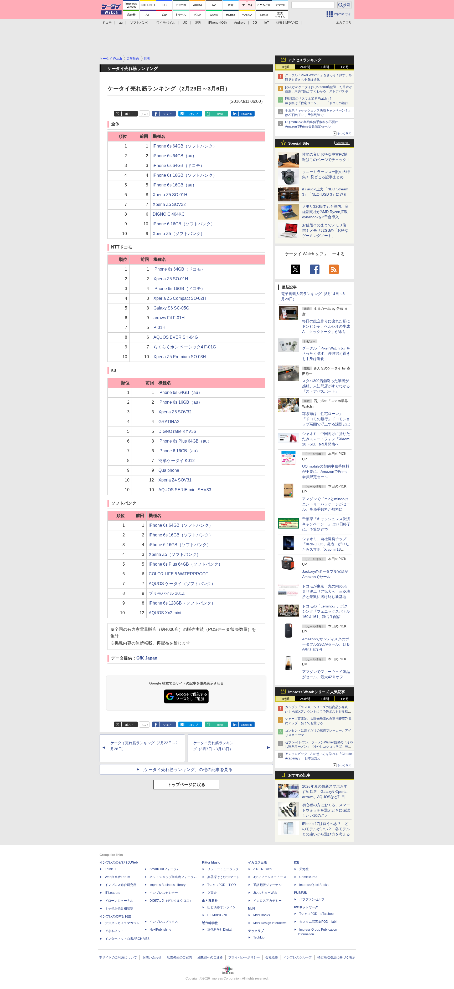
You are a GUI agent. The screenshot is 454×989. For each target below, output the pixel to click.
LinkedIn (246, 113)
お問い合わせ (151, 957)
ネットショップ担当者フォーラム (173, 877)
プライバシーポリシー (244, 957)
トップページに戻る (186, 784)
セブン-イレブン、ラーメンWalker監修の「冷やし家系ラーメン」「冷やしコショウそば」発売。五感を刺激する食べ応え (319, 747)
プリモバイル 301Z (167, 593)
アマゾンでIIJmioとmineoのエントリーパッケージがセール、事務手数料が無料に (326, 504)
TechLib (259, 937)
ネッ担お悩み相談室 (119, 908)
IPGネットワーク (306, 907)
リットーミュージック (223, 869)
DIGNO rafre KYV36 (177, 431)
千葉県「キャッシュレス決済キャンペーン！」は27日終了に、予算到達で (326, 524)
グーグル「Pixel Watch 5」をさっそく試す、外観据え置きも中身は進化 (326, 353)
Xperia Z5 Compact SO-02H (179, 298)
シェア (167, 113)
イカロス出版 (257, 862)
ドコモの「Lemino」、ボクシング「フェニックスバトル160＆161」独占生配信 (326, 611)
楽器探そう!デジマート (223, 877)
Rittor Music (211, 862)
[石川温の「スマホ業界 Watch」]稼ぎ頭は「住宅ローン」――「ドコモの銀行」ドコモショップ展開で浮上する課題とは (318, 103)
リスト (144, 113)
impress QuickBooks (313, 885)
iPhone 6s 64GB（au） (175, 156)
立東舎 (212, 893)
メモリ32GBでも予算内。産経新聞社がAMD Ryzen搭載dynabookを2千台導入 (325, 211)
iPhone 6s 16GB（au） (175, 185)
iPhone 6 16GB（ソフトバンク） (184, 224)
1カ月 (344, 67)
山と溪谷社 (210, 900)
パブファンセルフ (311, 899)
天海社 (304, 869)
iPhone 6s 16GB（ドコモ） (179, 288)
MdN (251, 908)
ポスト (129, 113)
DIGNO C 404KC (169, 214)
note (220, 113)
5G (255, 22)
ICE (296, 862)
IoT (266, 22)
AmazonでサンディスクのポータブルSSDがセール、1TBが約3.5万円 (325, 644)
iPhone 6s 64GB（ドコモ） (178, 165)
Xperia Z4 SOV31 (175, 480)
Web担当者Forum (117, 877)
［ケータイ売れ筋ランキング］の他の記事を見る (186, 769)
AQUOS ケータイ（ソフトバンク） (182, 583)
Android (239, 22)
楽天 (198, 22)
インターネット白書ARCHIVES (127, 939)
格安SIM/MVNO (287, 22)
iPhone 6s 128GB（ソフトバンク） (182, 603)
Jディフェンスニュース (269, 877)
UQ (185, 22)
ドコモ (107, 22)
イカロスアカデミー (267, 900)
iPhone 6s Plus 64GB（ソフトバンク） (186, 564)
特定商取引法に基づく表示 (336, 957)
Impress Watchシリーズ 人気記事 (316, 692)
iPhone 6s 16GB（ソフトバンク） (185, 175)
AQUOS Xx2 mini (165, 613)
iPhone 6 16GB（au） (179, 451)
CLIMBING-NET (218, 915)
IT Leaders (112, 893)
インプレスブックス (163, 922)
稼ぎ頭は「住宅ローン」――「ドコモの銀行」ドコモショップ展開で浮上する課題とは (326, 419)
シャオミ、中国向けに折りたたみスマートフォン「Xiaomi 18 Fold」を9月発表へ (326, 439)
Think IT (110, 869)
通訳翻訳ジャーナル (267, 885)
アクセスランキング (304, 60)
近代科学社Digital (219, 929)
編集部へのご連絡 (210, 957)
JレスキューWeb (265, 893)
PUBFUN (300, 893)
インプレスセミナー (163, 893)
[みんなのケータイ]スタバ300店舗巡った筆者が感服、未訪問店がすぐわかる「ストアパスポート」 (318, 91)
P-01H (159, 327)
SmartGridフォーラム (164, 869)
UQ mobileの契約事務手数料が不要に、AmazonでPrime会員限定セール (325, 471)
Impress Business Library (167, 885)
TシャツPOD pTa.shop (316, 914)
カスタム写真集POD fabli (318, 922)
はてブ (193, 113)
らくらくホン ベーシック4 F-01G (184, 347)
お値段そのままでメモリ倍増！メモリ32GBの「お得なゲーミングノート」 (325, 230)
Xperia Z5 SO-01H (170, 194)
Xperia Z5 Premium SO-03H (179, 356)
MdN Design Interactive (270, 923)
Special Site (298, 143)
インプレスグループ (297, 957)
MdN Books (261, 915)
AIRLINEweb (262, 869)
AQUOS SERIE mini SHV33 (184, 490)
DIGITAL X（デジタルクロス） (171, 900)
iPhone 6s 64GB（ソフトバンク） (185, 146)
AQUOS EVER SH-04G (175, 337)
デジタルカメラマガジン (122, 923)
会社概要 (271, 957)
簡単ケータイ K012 (176, 460)
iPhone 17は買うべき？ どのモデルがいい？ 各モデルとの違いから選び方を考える (326, 828)
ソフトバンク (139, 22)
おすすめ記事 (299, 775)
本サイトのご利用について (118, 957)
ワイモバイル (165, 22)
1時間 (285, 67)
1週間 (325, 67)
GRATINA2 (168, 421)
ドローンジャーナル (119, 900)
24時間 (305, 67)
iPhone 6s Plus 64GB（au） (185, 441)
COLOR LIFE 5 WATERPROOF (178, 574)
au (121, 22)
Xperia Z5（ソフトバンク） (179, 233)
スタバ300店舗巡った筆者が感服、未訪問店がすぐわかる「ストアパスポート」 (326, 386)
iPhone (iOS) (217, 22)
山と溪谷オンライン (221, 907)
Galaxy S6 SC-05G (171, 308)
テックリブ (256, 931)
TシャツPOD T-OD (221, 885)
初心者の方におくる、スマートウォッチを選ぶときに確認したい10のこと (326, 810)
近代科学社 (210, 923)
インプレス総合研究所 (120, 885)
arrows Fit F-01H (169, 318)
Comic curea (308, 877)
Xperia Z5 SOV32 (169, 204)
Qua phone (168, 470)
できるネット (114, 931)
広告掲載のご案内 (179, 957)
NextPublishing (160, 929)
